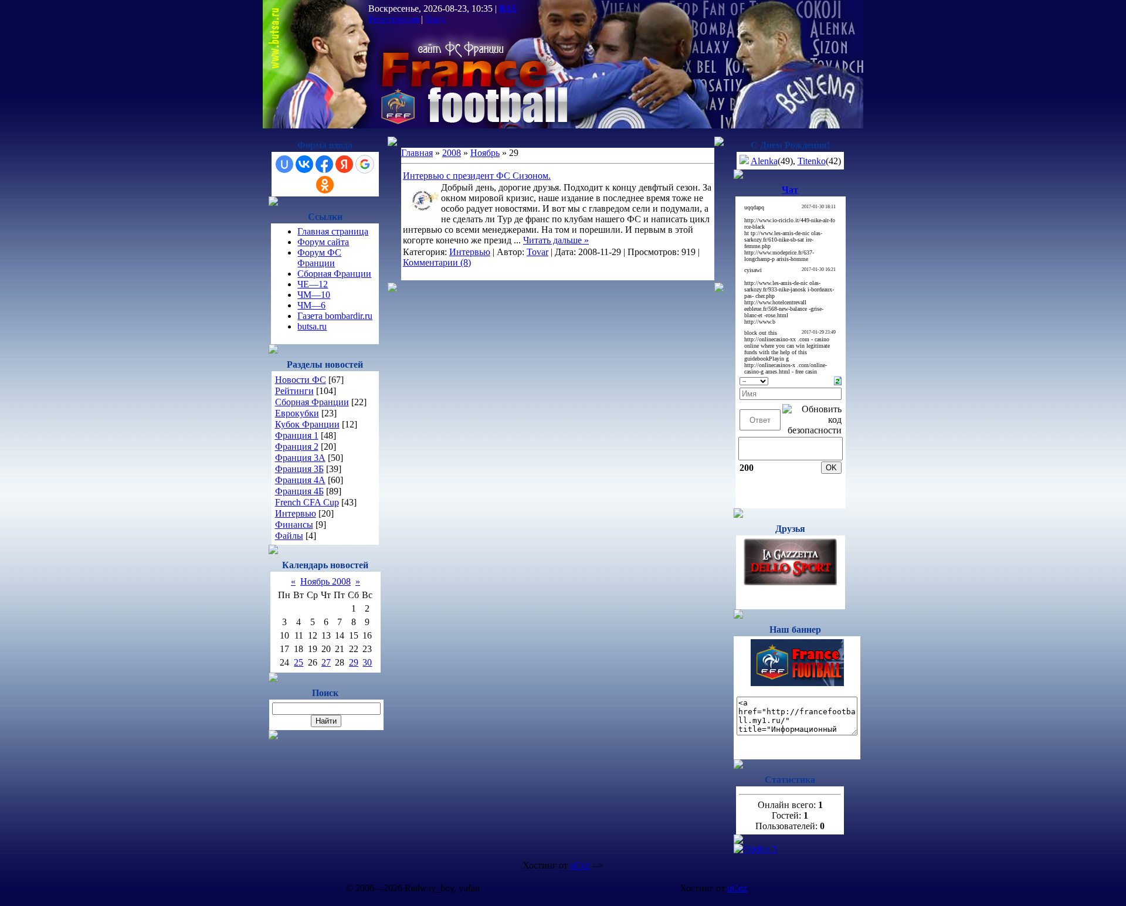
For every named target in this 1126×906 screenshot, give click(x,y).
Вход (435, 19)
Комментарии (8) (437, 262)
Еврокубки (297, 413)
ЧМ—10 (313, 295)
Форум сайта (323, 242)
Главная (417, 153)
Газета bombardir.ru (334, 316)
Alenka (764, 161)
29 (353, 662)
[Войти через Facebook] (324, 164)
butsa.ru (312, 326)
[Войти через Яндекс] (344, 164)
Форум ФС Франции (319, 257)
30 (367, 662)
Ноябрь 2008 (325, 581)
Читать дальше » (556, 240)
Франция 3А (300, 458)
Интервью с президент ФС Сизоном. (477, 176)
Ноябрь (485, 153)
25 (298, 662)
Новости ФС (300, 380)
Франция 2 (296, 447)
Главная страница (332, 231)
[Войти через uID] (284, 164)
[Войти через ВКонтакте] (304, 164)
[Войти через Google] (364, 164)
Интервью (295, 513)
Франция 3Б (299, 469)
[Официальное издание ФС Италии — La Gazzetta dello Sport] (790, 582)
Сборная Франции (334, 274)
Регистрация (393, 19)
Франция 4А (300, 480)
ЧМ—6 (311, 305)
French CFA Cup (307, 502)
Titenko (812, 161)
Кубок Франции (307, 424)
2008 (451, 153)
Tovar (537, 252)
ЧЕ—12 (312, 284)
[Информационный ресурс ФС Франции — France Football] (797, 683)
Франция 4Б (299, 491)
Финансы (294, 525)
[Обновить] (838, 380)
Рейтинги (294, 391)
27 (326, 662)
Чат (790, 190)
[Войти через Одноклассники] (325, 185)
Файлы (289, 536)
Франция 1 (296, 435)
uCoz (580, 865)
